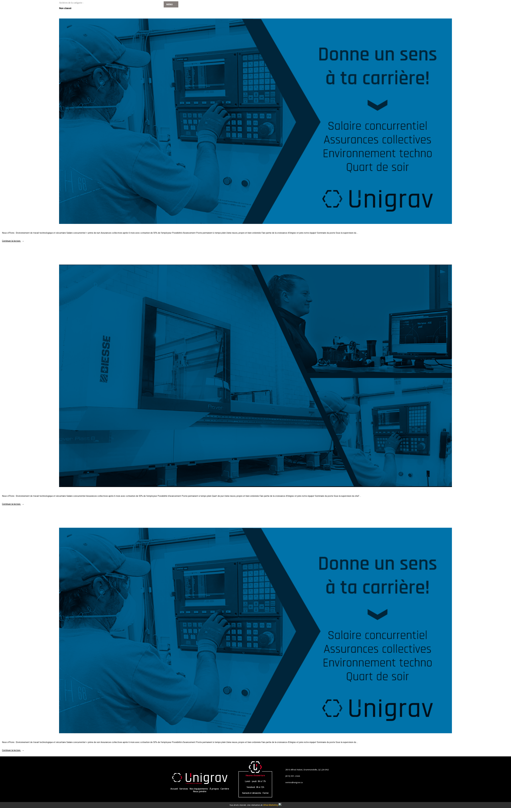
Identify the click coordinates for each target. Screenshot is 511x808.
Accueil (174, 788)
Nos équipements (199, 788)
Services (183, 788)
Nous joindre (199, 791)
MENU (169, 4)
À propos (214, 788)
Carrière (225, 788)
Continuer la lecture (13, 241)
